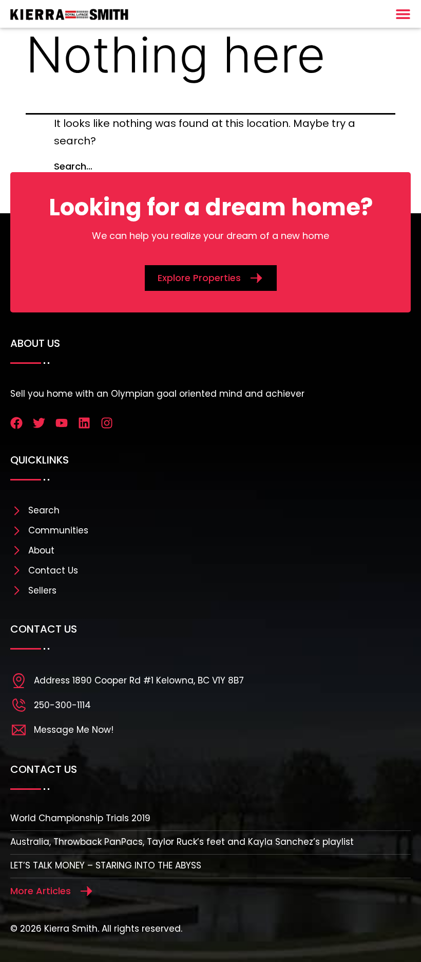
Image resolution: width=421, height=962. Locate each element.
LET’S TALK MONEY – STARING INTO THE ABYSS (105, 865)
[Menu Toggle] (403, 14)
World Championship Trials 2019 (80, 818)
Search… (73, 166)
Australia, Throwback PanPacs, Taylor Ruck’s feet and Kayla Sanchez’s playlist (182, 842)
